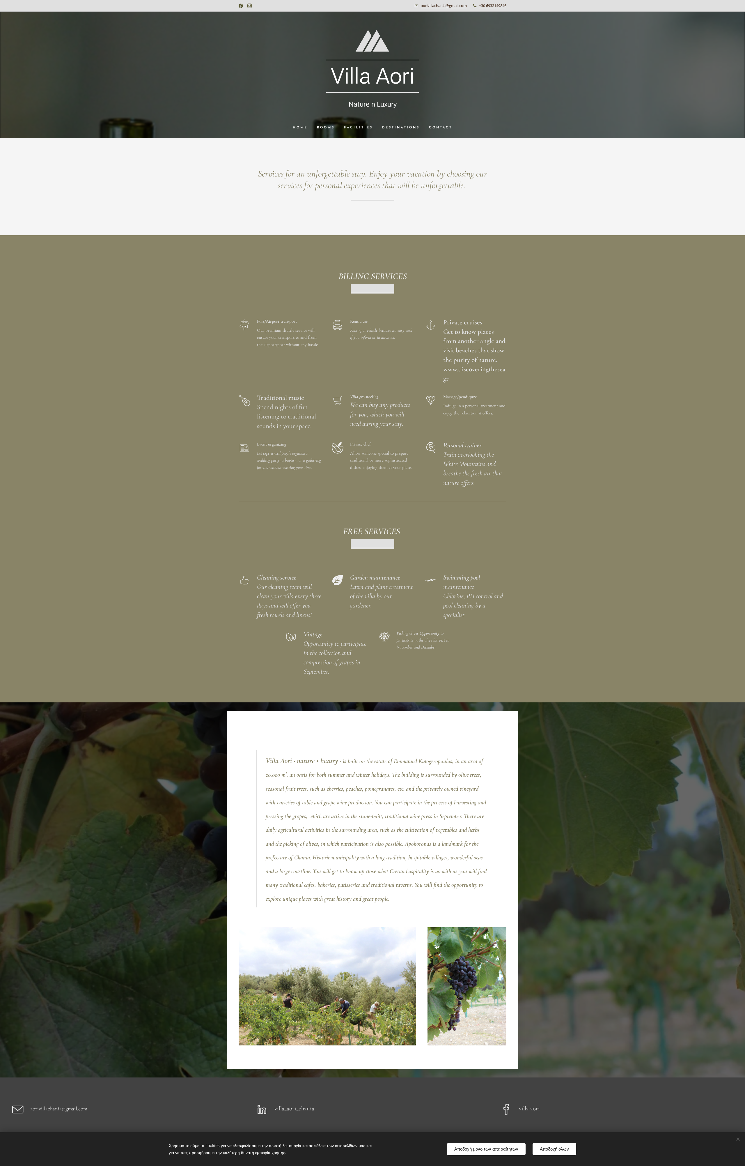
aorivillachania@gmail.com (444, 5)
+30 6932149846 (492, 5)
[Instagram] (249, 6)
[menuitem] (302, 128)
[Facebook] (240, 6)
